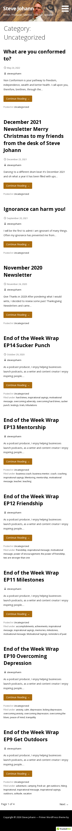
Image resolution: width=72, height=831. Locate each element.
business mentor (41, 473)
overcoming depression (36, 713)
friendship (21, 550)
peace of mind (17, 717)
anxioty (19, 709)
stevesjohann (14, 73)
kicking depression (52, 709)
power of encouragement (27, 553)
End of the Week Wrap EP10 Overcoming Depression (31, 655)
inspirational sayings (38, 397)
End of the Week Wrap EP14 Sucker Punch (31, 341)
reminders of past (57, 634)
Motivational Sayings (37, 634)
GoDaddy (36, 823)
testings (15, 405)
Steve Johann (18, 8)
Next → (64, 804)
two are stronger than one (16, 557)
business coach (23, 473)
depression (36, 709)
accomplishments (25, 626)
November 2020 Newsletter (22, 271)
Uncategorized (21, 107)
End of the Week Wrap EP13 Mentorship (31, 423)
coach (53, 473)
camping (32, 785)
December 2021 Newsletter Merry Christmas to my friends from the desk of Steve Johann (33, 135)
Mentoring (30, 477)
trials (22, 405)
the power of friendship (53, 553)
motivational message (14, 634)
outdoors (8, 793)
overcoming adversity (25, 401)
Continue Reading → (18, 98)
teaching (27, 481)
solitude (18, 793)
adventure (21, 785)
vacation (27, 793)
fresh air (41, 785)
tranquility (31, 717)
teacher (18, 481)
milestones (52, 630)
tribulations (31, 405)
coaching (61, 473)
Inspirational (9, 789)
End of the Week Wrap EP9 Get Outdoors (31, 735)
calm (26, 709)
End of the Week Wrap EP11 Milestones (31, 576)
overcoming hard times (48, 401)
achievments (41, 626)
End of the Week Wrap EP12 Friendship (31, 500)
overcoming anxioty (13, 713)
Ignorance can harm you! (34, 208)
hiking (64, 785)
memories (40, 630)
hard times (21, 397)
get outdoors (53, 785)
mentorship (42, 477)
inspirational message (38, 550)
